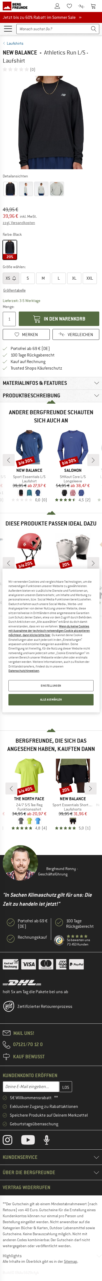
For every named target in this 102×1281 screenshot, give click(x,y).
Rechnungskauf (32, 937)
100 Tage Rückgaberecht (33, 355)
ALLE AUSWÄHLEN (51, 700)
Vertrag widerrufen (26, 1187)
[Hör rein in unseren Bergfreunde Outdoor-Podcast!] (51, 1141)
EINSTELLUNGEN (51, 685)
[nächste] (93, 460)
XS (8, 278)
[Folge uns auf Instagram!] (11, 1141)
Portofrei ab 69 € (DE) (30, 348)
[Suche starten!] (93, 29)
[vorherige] (9, 460)
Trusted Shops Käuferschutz (36, 368)
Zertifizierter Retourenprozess (44, 1006)
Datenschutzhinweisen (23, 671)
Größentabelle (14, 290)
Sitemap (70, 1261)
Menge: (8, 306)
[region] (50, 640)
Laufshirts (15, 43)
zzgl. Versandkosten (19, 222)
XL (74, 278)
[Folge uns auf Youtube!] (32, 1141)
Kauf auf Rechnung (28, 361)
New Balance (20, 52)
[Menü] (7, 28)
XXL (89, 278)
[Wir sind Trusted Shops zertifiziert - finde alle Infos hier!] (59, 940)
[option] (51, 122)
